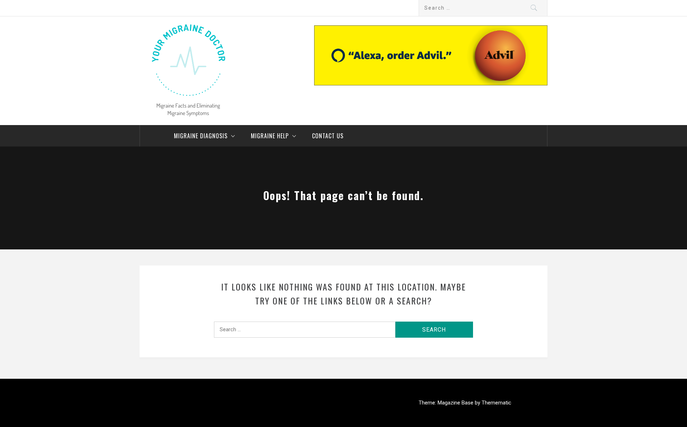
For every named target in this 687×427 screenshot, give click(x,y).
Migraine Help (270, 135)
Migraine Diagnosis (201, 135)
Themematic (496, 402)
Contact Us (328, 135)
